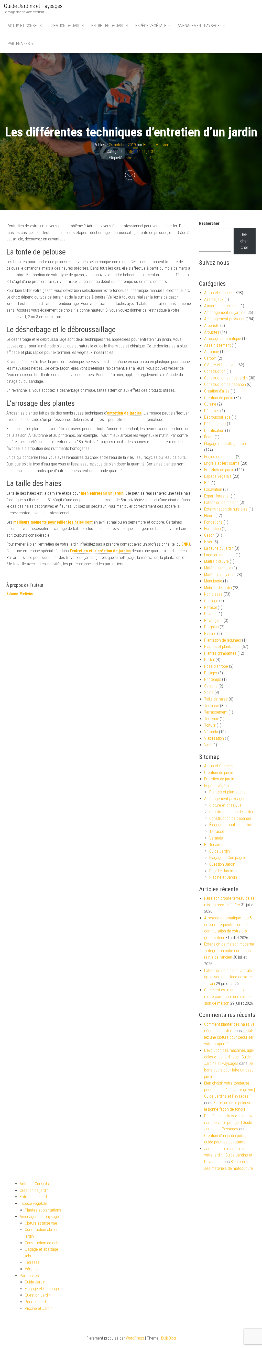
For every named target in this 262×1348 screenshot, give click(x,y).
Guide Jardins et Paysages (33, 6)
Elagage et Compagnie (227, 857)
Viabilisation (214, 738)
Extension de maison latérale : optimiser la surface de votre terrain (229, 977)
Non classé (213, 594)
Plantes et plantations (222, 646)
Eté (207, 482)
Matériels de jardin (219, 574)
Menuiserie (213, 581)
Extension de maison (221, 502)
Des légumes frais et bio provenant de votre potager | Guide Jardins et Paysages (230, 1122)
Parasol (210, 607)
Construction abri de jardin (226, 378)
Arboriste (211, 325)
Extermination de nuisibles (225, 509)
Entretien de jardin (109, 25)
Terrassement (215, 712)
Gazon (209, 535)
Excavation (213, 489)
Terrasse (211, 705)
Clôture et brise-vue (220, 365)
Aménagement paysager (200, 25)
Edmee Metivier (155, 144)
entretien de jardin (139, 157)
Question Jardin (222, 864)
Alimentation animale (221, 305)
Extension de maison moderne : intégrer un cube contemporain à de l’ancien (229, 951)
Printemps (212, 679)
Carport (210, 358)
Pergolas (211, 626)
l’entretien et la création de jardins (100, 550)
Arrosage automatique (222, 338)
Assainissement (217, 345)
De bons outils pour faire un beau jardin (229, 1070)
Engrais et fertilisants (221, 463)
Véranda (211, 731)
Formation (212, 528)
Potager (210, 673)
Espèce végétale (151, 25)
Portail (209, 659)
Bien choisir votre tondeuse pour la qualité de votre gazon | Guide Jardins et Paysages (229, 1090)
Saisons (210, 686)
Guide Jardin (219, 851)
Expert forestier (217, 496)
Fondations (213, 522)
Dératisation (214, 430)
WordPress (135, 1338)
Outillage (211, 600)
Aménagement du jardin (223, 312)
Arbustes (211, 332)
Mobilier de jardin (218, 587)
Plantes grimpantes (220, 653)
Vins (207, 744)
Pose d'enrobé (216, 666)
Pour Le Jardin (221, 870)
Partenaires (19, 43)
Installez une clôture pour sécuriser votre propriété (229, 1037)
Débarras (211, 410)
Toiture (210, 725)
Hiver (208, 541)
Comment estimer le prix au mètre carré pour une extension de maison (227, 996)
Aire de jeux (213, 299)
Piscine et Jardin (223, 877)
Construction (214, 371)
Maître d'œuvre (216, 561)
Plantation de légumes (222, 640)
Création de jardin (66, 25)
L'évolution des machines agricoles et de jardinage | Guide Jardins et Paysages (229, 1057)
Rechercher (209, 223)
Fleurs (209, 515)
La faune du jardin (219, 548)
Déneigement (215, 423)
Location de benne (219, 555)
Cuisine (210, 404)
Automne (211, 351)
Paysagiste (213, 620)
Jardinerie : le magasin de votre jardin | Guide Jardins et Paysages (228, 1155)
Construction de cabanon (225, 384)
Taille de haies (216, 699)
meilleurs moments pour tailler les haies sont (53, 522)
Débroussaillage (217, 417)
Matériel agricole (217, 568)
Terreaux (211, 718)
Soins (208, 692)
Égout (209, 436)
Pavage (210, 613)
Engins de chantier (219, 456)
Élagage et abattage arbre (225, 443)
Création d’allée (217, 391)
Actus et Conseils (25, 25)
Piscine (210, 633)
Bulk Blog (168, 1338)
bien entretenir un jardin (102, 493)
